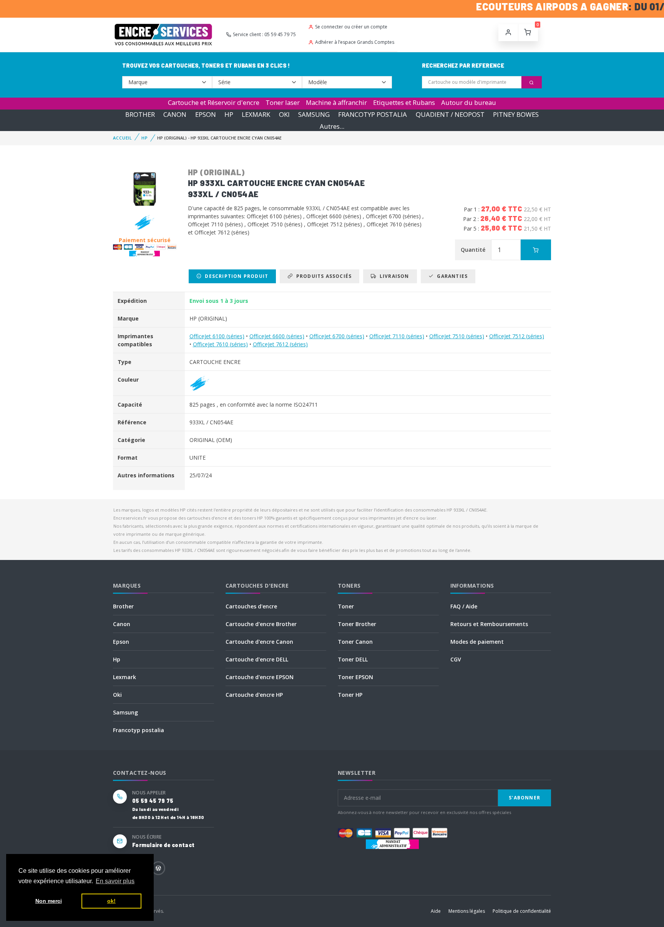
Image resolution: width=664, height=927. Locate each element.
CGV (455, 659)
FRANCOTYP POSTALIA (372, 114)
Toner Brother (357, 624)
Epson (121, 641)
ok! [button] (111, 901)
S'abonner (524, 797)
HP (228, 114)
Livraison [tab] (393, 276)
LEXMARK (256, 114)
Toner (346, 606)
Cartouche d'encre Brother (261, 624)
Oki (117, 694)
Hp (116, 659)
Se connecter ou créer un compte (351, 26)
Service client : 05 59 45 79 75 (264, 34)
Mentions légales (466, 911)
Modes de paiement (477, 641)
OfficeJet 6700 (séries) (336, 336)
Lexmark (124, 677)
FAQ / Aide (463, 606)
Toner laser (283, 102)
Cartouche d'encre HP (254, 694)
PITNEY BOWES (516, 114)
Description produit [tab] (235, 276)
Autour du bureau (468, 102)
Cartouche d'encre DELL (257, 659)
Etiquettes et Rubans (404, 102)
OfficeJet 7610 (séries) (220, 344)
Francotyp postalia (138, 730)
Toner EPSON (355, 677)
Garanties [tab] (451, 276)
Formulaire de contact (163, 845)
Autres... (332, 126)
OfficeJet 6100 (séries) (216, 336)
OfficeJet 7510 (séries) (456, 336)
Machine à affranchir (336, 102)
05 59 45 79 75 (152, 800)
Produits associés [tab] (322, 276)
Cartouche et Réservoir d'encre (213, 102)
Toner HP (350, 694)
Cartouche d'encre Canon (259, 641)
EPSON (205, 114)
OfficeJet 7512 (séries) (516, 336)
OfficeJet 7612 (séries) (280, 344)
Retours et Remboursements (489, 624)
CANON (174, 114)
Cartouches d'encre (251, 606)
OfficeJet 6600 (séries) (276, 336)
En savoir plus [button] (115, 881)
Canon (121, 624)
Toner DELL (353, 659)
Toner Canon (355, 641)
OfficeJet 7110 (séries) (396, 336)
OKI (284, 114)
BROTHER (140, 114)
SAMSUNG (314, 114)
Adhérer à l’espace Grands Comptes (354, 42)
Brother (123, 606)
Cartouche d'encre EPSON (260, 677)
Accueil (122, 138)
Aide (436, 911)
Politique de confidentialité (522, 911)
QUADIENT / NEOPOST (450, 114)
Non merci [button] (48, 901)
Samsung (125, 712)
